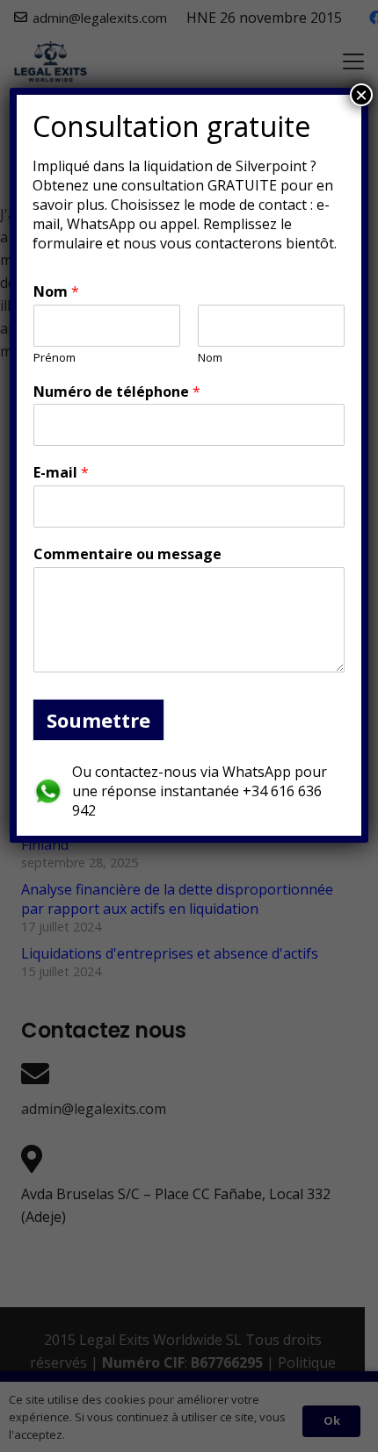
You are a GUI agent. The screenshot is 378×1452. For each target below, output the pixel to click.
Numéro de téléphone (116, 392)
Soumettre (98, 720)
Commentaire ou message (127, 554)
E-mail (61, 473)
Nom (56, 292)
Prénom (54, 357)
